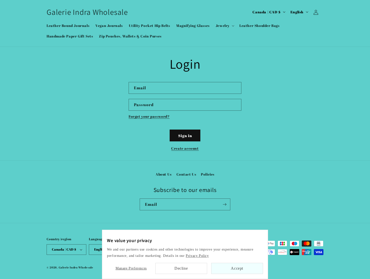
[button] (224, 25)
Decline (181, 268)
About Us (164, 174)
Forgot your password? (149, 116)
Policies (207, 174)
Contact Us (186, 174)
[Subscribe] (224, 204)
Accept (237, 268)
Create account (185, 148)
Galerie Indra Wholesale (76, 267)
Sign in (185, 135)
